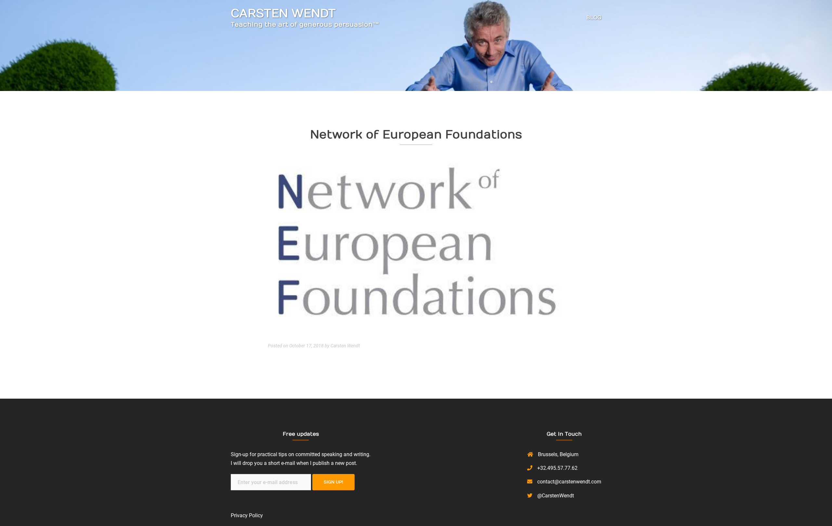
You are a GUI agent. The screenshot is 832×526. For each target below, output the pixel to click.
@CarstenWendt (555, 496)
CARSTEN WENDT (283, 13)
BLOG (593, 17)
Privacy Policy (247, 515)
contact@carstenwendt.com (569, 482)
